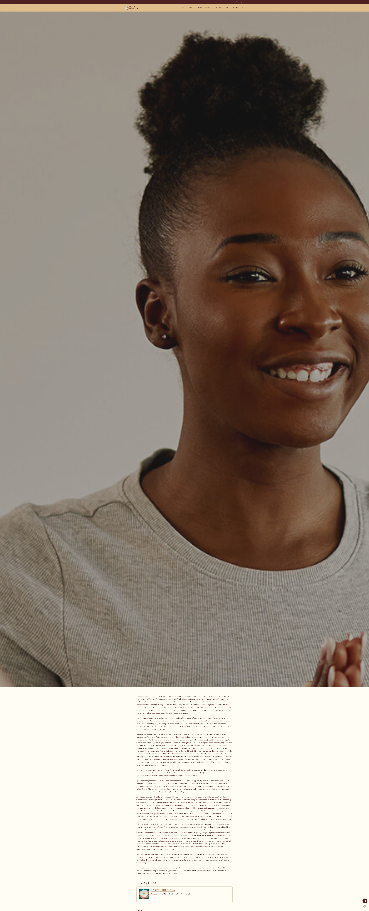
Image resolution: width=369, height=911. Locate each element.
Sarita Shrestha (163, 890)
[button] (243, 8)
